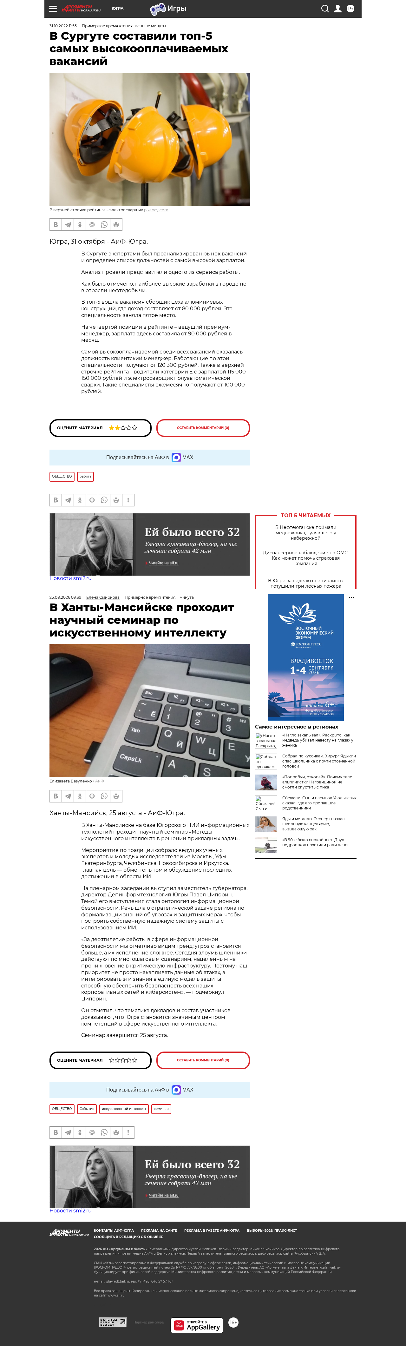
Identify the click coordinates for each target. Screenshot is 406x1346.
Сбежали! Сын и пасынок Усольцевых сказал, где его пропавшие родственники (319, 802)
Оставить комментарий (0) (203, 428)
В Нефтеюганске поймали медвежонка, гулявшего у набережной (306, 533)
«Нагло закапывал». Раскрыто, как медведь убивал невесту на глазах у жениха (317, 740)
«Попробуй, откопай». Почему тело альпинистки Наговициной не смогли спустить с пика (317, 782)
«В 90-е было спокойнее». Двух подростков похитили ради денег (315, 842)
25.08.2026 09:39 (65, 597)
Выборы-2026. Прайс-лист (272, 1231)
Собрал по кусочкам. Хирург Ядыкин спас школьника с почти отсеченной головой (319, 761)
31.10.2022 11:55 (63, 25)
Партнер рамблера (149, 1322)
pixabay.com (156, 210)
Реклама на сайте (159, 1231)
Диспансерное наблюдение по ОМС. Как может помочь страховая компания (306, 558)
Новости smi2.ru (70, 578)
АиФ (99, 781)
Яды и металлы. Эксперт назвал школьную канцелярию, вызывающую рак (313, 823)
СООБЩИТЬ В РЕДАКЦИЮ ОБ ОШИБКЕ (128, 1237)
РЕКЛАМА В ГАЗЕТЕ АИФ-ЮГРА (211, 1231)
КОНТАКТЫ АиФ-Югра (114, 1231)
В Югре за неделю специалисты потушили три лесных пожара (306, 583)
